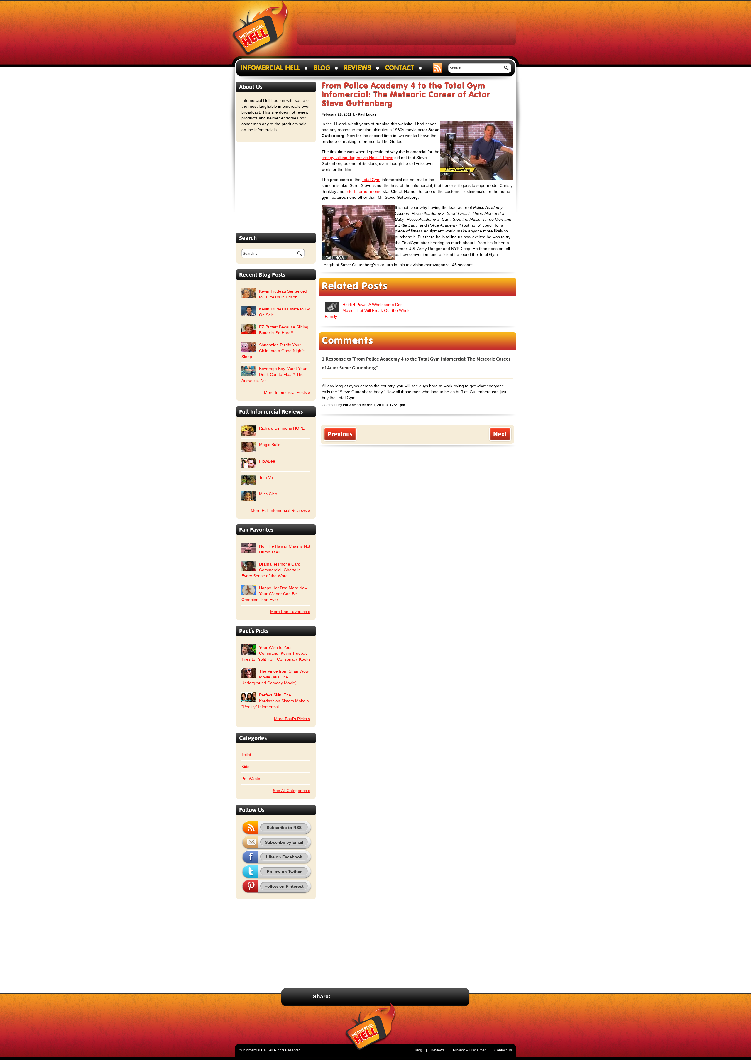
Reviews (358, 68)
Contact (399, 68)
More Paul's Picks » (292, 718)
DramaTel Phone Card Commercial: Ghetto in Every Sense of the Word (271, 570)
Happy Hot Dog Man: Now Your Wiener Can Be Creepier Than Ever (274, 593)
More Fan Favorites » (290, 611)
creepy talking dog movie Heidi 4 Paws (357, 157)
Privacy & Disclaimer (469, 1050)
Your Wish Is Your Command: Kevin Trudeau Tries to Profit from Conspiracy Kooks (275, 653)
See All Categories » (291, 790)
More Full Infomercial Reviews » (280, 510)
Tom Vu (266, 477)
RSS (437, 68)
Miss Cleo (268, 494)
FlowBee (267, 461)
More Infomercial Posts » (287, 392)
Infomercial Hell (260, 30)
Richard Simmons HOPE (282, 428)
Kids (245, 766)
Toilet (246, 754)
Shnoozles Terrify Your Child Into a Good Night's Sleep (273, 350)
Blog (321, 68)
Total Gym (371, 179)
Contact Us (503, 1050)
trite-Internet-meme (364, 191)
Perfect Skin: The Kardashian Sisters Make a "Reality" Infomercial (275, 701)
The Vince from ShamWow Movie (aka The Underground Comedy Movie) (275, 677)
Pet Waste (250, 778)
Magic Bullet (270, 444)
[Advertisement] (407, 28)
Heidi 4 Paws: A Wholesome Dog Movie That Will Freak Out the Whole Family (368, 310)
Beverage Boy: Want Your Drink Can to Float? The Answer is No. (274, 374)
